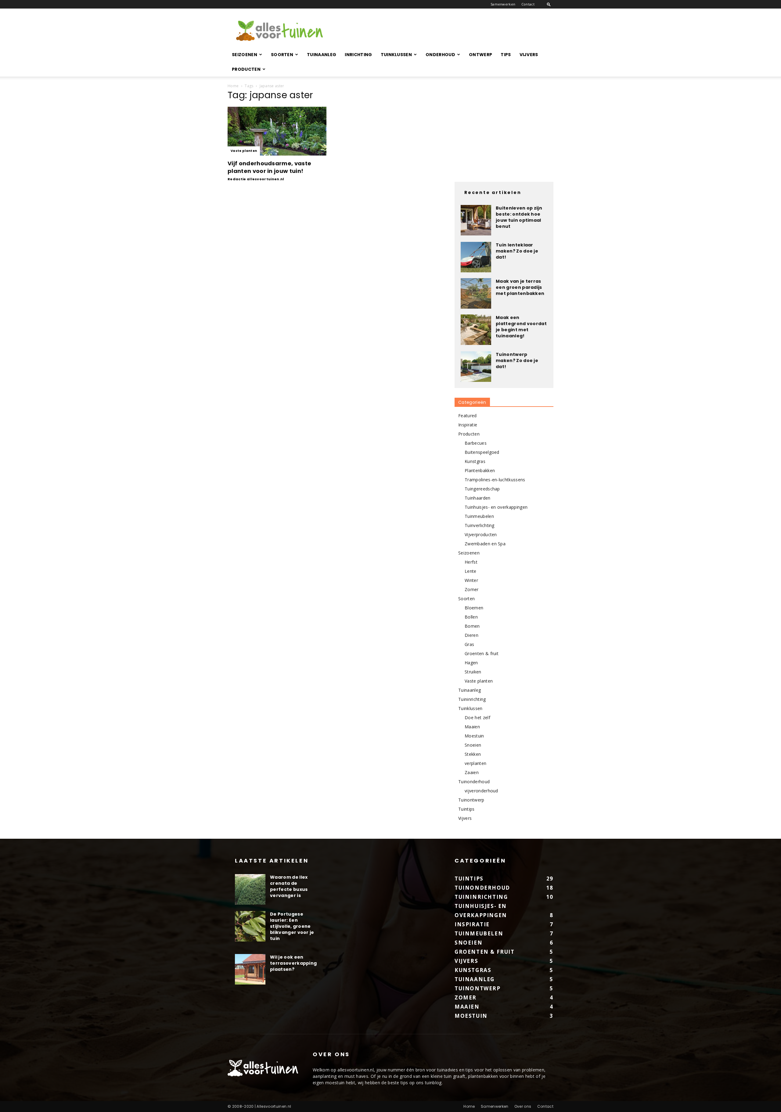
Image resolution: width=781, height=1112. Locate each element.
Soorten (282, 55)
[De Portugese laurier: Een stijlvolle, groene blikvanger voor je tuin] (250, 926)
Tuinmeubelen (479, 516)
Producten (246, 69)
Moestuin (474, 736)
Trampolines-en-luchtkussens (495, 479)
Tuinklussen (396, 55)
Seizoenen (244, 55)
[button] (548, 4)
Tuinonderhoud (474, 781)
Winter (471, 580)
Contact (527, 4)
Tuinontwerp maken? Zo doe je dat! (517, 360)
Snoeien (473, 745)
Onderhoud (440, 55)
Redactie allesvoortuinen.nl (256, 179)
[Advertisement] (442, 31)
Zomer (472, 589)
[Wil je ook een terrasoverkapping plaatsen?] (250, 969)
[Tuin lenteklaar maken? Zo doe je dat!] (476, 257)
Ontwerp (480, 55)
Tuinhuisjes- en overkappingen (496, 507)
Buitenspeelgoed (482, 452)
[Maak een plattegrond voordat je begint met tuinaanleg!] (476, 329)
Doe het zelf (477, 717)
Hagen (471, 662)
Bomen (472, 626)
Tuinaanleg (321, 55)
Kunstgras (475, 461)
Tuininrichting (472, 699)
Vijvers (529, 55)
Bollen (471, 617)
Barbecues (476, 443)
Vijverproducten (481, 534)
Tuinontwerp (471, 800)
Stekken (473, 754)
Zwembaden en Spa (485, 544)
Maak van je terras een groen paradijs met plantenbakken (520, 287)
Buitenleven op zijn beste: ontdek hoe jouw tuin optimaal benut (519, 217)
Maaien (472, 727)
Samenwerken (503, 4)
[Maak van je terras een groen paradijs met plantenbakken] (476, 293)
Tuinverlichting (480, 525)
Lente (471, 571)
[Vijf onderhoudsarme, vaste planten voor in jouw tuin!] (277, 131)
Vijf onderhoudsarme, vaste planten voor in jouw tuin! (269, 167)
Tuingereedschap (482, 489)
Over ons (522, 1106)
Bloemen (474, 608)
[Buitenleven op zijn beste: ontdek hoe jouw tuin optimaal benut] (476, 220)
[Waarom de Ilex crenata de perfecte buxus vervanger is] (250, 889)
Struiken (473, 672)
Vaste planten (244, 151)
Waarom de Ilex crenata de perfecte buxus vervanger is (289, 886)
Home (233, 85)
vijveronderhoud (481, 791)
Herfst (471, 562)
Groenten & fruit (481, 653)
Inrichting (358, 55)
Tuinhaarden (478, 498)
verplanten (475, 763)
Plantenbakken (480, 470)
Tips (506, 55)
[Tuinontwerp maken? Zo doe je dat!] (476, 366)
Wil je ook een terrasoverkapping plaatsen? (293, 963)
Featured (467, 415)
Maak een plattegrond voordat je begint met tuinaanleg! (521, 326)
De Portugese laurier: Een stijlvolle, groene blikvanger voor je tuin (292, 926)
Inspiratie (467, 425)
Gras (469, 644)
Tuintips (466, 809)
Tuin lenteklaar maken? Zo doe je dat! (517, 251)
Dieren (471, 635)
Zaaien (472, 772)
